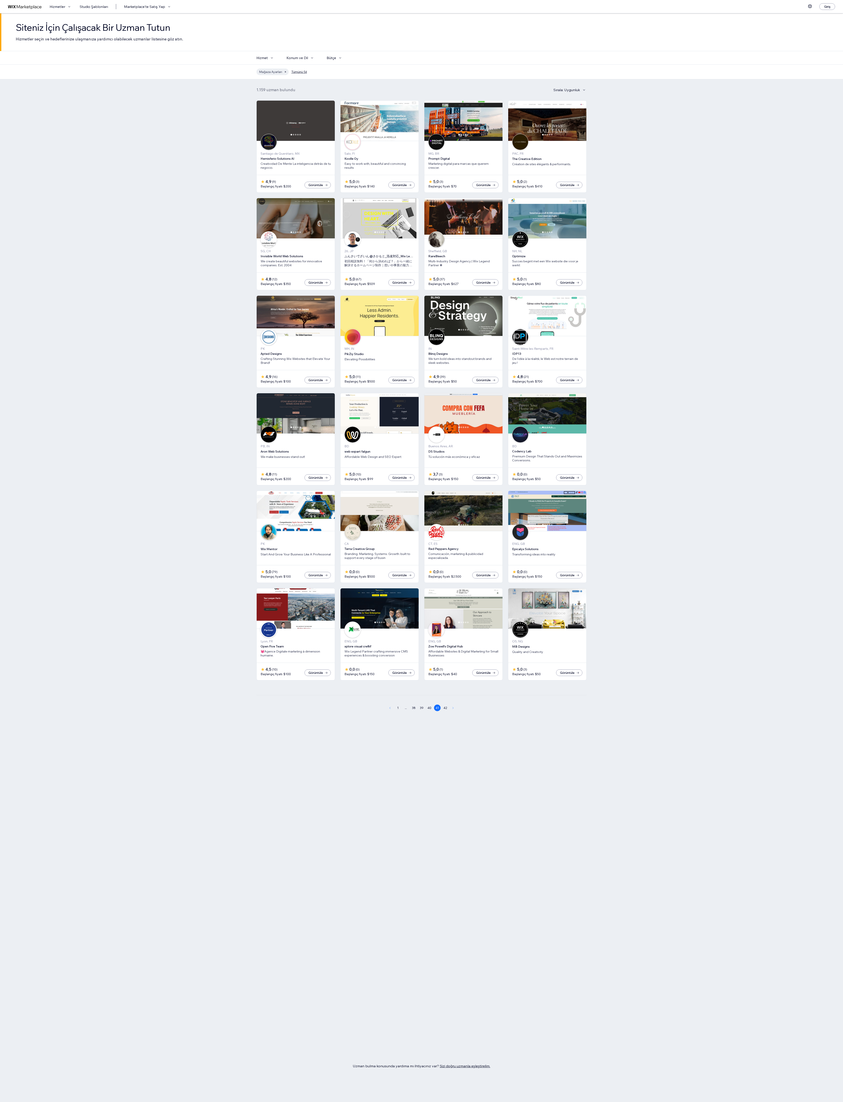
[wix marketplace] (25, 6)
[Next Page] (453, 708)
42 (445, 708)
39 (421, 708)
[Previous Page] (390, 708)
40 (429, 708)
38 (414, 708)
